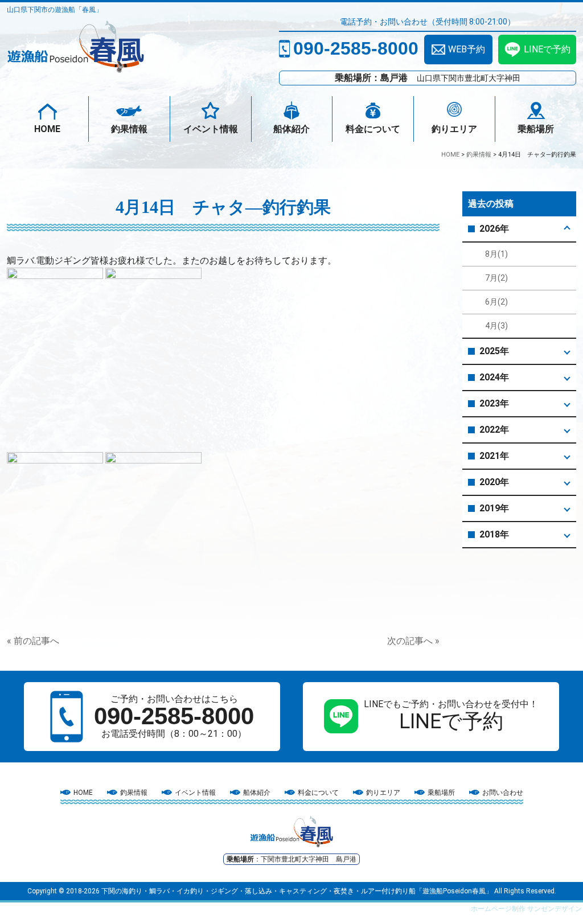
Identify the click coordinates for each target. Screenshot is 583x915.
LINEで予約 (547, 49)
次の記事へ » (413, 640)
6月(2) (496, 301)
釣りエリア (454, 129)
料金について (373, 129)
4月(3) (496, 325)
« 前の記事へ (33, 640)
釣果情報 (129, 129)
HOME (47, 129)
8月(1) (496, 254)
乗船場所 (536, 129)
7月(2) (496, 277)
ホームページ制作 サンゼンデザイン (526, 909)
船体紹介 (291, 129)
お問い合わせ (502, 793)
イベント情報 (210, 129)
